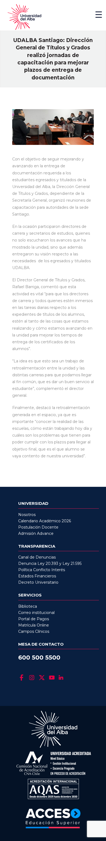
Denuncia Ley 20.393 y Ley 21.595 (50, 563)
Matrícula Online (33, 625)
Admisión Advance (36, 533)
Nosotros (27, 514)
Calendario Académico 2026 (44, 520)
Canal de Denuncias (37, 557)
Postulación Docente (38, 527)
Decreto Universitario (38, 582)
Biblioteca (27, 606)
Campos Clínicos (33, 631)
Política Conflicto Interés (41, 569)
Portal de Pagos (33, 618)
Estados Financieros (37, 576)
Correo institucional (36, 612)
